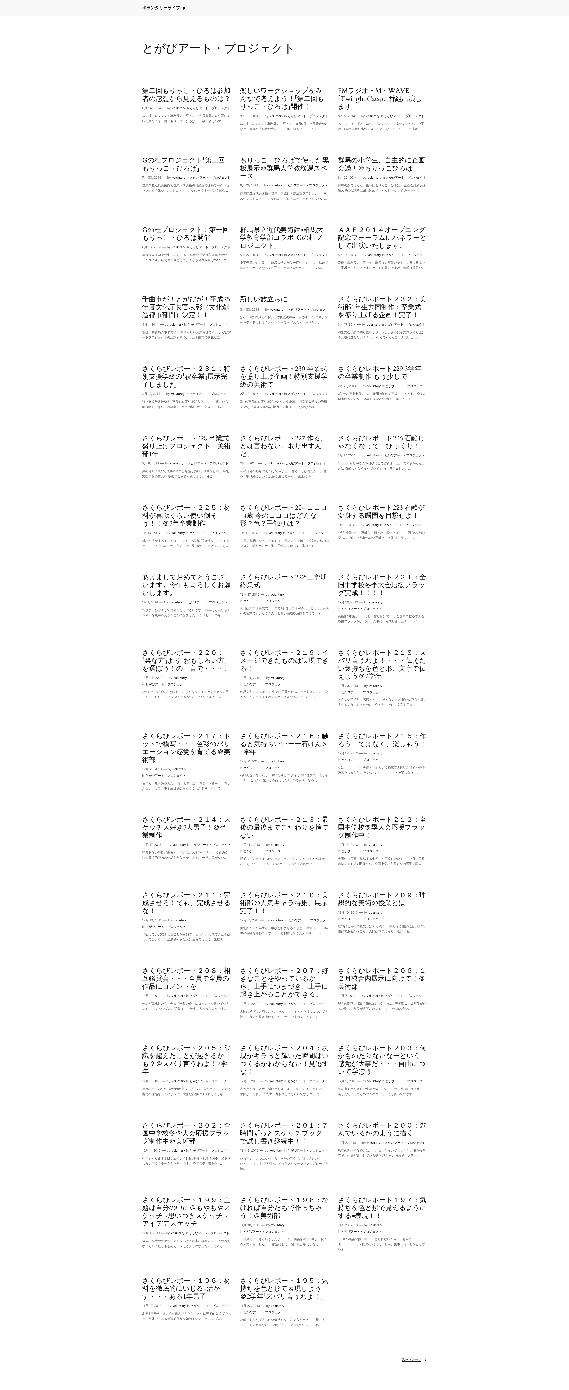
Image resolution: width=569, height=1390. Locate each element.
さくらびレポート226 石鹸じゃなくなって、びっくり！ (381, 442)
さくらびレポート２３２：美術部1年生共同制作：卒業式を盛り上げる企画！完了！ (382, 307)
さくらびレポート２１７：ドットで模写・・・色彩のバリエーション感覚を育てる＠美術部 (186, 748)
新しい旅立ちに (264, 300)
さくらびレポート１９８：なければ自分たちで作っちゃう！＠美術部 (284, 1208)
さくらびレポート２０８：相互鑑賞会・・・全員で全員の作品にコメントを (186, 979)
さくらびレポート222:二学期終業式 (283, 581)
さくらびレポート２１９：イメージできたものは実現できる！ (284, 661)
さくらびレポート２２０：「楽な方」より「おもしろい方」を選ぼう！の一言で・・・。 (186, 661)
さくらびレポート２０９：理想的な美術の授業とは (382, 899)
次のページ (414, 1360)
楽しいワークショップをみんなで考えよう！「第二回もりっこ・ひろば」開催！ (282, 99)
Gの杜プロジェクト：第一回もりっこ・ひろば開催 (185, 234)
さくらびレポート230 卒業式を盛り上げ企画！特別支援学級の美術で (283, 377)
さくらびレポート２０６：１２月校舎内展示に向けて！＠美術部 (382, 979)
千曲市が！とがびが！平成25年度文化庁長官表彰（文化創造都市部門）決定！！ (186, 307)
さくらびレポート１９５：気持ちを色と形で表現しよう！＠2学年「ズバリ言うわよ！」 (284, 1289)
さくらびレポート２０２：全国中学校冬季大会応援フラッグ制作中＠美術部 (186, 1134)
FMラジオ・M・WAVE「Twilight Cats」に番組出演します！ (380, 99)
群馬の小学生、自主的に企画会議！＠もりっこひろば (381, 164)
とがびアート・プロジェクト (210, 108)
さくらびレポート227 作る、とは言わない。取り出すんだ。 (283, 446)
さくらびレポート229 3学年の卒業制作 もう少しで (379, 373)
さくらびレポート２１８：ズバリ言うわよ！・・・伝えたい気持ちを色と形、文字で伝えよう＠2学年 (382, 665)
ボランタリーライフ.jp (163, 7)
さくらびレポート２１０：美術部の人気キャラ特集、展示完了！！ (284, 903)
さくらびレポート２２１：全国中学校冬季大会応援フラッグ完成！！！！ (382, 585)
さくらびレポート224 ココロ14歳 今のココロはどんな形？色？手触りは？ (283, 516)
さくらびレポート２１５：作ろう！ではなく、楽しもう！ (382, 740)
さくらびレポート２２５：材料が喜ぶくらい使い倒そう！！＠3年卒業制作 (186, 516)
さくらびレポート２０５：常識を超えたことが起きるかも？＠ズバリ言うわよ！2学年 (186, 1060)
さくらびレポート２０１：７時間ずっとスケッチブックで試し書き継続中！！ (284, 1134)
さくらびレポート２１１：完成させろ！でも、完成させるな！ (186, 903)
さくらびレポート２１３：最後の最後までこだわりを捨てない (284, 828)
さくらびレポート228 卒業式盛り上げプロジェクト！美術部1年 (186, 446)
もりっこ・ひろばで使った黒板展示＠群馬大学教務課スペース (284, 168)
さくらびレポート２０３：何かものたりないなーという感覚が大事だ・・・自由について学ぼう (382, 1060)
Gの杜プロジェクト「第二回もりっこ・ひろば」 (183, 164)
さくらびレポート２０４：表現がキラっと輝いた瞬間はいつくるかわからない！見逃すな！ (284, 1060)
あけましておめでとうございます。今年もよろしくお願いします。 (186, 585)
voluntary (178, 108)
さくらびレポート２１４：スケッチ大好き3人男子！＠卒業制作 (186, 828)
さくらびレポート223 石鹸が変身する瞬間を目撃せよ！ (381, 512)
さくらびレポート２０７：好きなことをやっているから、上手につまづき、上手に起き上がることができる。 (284, 983)
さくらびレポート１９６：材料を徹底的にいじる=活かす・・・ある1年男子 (186, 1289)
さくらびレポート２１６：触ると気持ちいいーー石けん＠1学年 (284, 744)
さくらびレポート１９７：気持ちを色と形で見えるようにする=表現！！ (382, 1208)
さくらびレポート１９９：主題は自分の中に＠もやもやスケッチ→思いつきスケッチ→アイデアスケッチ (186, 1212)
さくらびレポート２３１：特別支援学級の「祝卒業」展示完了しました (186, 377)
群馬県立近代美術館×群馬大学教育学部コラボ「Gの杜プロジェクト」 (281, 238)
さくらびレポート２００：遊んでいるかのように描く (382, 1130)
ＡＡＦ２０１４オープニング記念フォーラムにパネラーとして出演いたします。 (382, 238)
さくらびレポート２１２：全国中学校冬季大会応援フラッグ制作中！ (382, 828)
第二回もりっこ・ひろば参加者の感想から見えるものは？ (186, 95)
